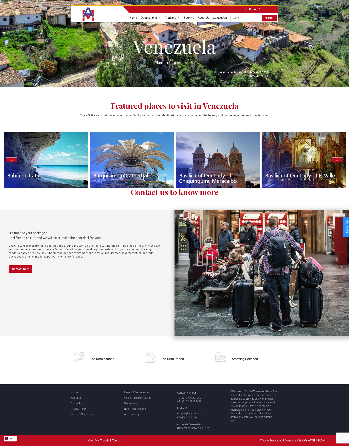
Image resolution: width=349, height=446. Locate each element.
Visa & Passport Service (137, 397)
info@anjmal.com (187, 417)
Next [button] (337, 159)
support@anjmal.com (189, 413)
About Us (203, 17)
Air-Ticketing (131, 414)
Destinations (149, 17)
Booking (189, 17)
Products (170, 17)
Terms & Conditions (82, 414)
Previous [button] (11, 159)
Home (133, 17)
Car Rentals (130, 403)
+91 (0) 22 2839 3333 (256, 72)
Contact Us (220, 17)
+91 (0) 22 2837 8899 (256, 76)
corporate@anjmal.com (190, 424)
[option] (73, 160)
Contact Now (20, 269)
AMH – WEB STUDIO (313, 440)
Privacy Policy (79, 408)
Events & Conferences (137, 392)
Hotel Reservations (135, 408)
